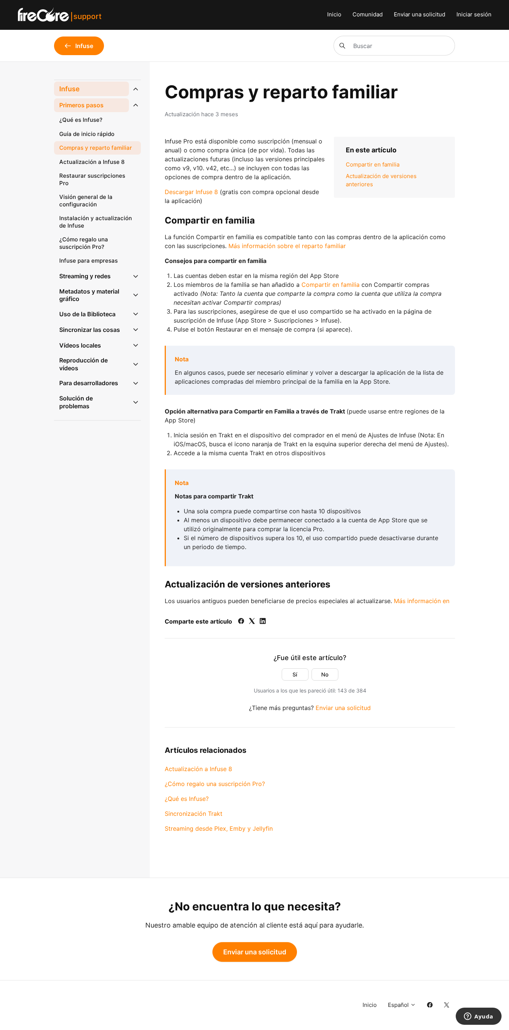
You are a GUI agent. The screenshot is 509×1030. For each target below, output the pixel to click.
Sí (295, 674)
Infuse (69, 89)
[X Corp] (252, 621)
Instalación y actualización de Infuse (95, 222)
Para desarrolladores (88, 383)
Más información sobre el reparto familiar (287, 246)
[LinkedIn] (263, 621)
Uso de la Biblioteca (87, 314)
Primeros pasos (81, 105)
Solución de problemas (76, 402)
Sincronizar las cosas (89, 329)
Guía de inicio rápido (86, 133)
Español (399, 1004)
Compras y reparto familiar (95, 147)
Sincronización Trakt (193, 813)
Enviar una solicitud (419, 14)
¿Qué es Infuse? (187, 798)
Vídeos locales (80, 345)
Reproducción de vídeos (83, 364)
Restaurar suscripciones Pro (92, 179)
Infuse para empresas (88, 260)
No (325, 674)
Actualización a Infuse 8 (198, 769)
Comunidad (367, 14)
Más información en (421, 601)
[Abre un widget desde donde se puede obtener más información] (479, 1017)
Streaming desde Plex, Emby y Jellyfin (219, 828)
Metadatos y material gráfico (89, 295)
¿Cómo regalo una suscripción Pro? (215, 783)
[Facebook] (241, 621)
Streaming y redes (85, 276)
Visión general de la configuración (86, 200)
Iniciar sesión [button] (473, 14)
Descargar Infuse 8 (191, 192)
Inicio (334, 14)
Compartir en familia (372, 164)
